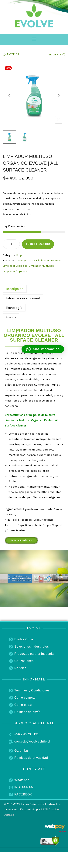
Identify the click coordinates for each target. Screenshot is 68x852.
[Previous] (9, 95)
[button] (34, 39)
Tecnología (14, 308)
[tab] (34, 289)
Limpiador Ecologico (15, 265)
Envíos (11, 317)
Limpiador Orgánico (15, 271)
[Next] (58, 95)
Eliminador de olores (48, 260)
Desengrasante (25, 260)
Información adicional (23, 298)
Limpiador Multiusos (41, 265)
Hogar (20, 255)
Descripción (15, 289)
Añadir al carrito (38, 244)
